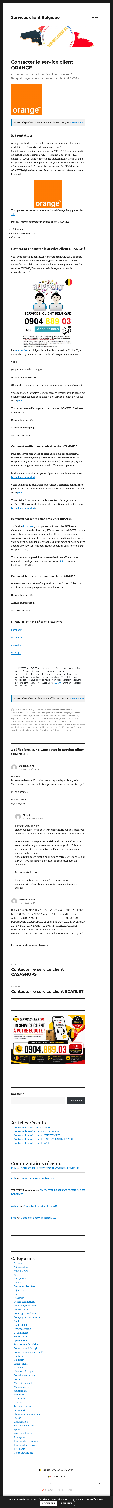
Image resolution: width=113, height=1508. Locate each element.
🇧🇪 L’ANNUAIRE (56, 1476)
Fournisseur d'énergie (26, 1348)
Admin (69, 710)
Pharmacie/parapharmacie (28, 1414)
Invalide (44, 718)
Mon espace (59, 721)
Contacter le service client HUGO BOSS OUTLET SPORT (43, 1139)
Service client (25, 730)
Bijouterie (19, 1290)
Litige (58, 718)
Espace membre (18, 718)
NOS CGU (57, 683)
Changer (45, 713)
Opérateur (39, 710)
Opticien (18, 1402)
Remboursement (30, 727)
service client (21, 350)
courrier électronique (50, 715)
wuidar (15, 1206)
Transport (19, 1437)
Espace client (72, 715)
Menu (96, 17)
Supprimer (45, 730)
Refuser (66, 1503)
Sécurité (15, 730)
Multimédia (20, 1390)
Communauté (55, 713)
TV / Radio (19, 1448)
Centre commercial (24, 1301)
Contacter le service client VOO (38, 1178)
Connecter (75, 713)
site (13, 214)
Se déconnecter (66, 727)
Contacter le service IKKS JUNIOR (32, 1127)
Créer (63, 715)
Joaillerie (19, 1367)
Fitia (17, 710)
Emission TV (21, 1336)
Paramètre (52, 724)
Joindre (52, 718)
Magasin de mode (23, 1383)
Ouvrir (31, 724)
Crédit (17, 1321)
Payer (60, 724)
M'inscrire (66, 718)
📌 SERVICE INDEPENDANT (56, 1490)
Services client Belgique (35, 17)
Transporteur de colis (25, 1445)
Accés (62, 710)
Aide (27, 713)
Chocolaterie (21, 1309)
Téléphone (55, 730)
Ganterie (18, 1356)
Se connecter (52, 727)
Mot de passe (71, 721)
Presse (17, 1417)
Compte (66, 713)
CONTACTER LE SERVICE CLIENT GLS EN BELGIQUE (50, 1168)
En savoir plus (77, 122)
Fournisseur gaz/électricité (28, 1352)
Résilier (42, 727)
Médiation (36, 721)
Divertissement (22, 1328)
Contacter (35, 715)
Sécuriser (78, 727)
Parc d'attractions (23, 1406)
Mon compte (47, 721)
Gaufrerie (19, 1359)
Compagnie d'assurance (27, 1317)
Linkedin (16, 645)
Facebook (16, 629)
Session (35, 730)
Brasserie (19, 1298)
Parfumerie (20, 1410)
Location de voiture (24, 1375)
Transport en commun (26, 1441)
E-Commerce (21, 1332)
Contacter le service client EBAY (38, 1217)
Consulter (26, 715)
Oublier (23, 724)
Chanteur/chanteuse (25, 1305)
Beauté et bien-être (24, 1286)
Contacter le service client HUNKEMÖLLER (37, 1135)
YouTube (16, 653)
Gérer (37, 718)
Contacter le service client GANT (31, 1143)
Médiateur (25, 721)
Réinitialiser (16, 727)
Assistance (35, 713)
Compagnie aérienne (25, 1313)
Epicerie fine (21, 1340)
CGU (52, 1483)
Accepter (48, 1503)
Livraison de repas (24, 1371)
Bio (16, 1294)
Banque (18, 1282)
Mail (74, 718)
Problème (67, 724)
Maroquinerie (21, 1387)
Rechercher (17, 1093)
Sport (17, 1429)
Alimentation (21, 1267)
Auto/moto (20, 1278)
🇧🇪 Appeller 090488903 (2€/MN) (56, 1469)
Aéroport (19, 1263)
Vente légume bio (23, 1452)
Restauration (21, 1421)
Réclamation (79, 724)
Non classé (20, 1394)
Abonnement (53, 710)
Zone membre (67, 730)
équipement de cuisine (26, 1344)
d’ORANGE (28, 526)
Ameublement (21, 1270)
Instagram (17, 637)
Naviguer (15, 724)
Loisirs (17, 1379)
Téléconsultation (23, 1433)
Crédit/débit (20, 1325)
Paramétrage (40, 724)
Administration (18, 713)
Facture (30, 718)
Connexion (16, 715)
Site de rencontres (24, 1425)
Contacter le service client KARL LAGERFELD (38, 1131)
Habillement (21, 1363)
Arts (16, 1274)
